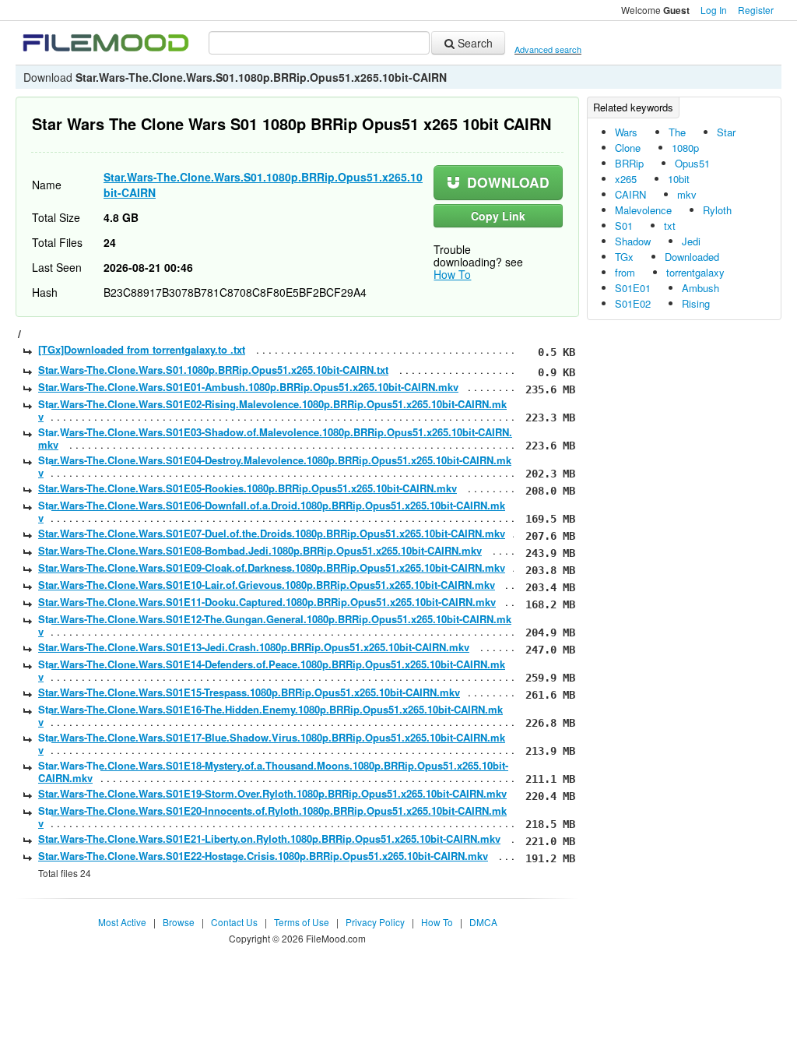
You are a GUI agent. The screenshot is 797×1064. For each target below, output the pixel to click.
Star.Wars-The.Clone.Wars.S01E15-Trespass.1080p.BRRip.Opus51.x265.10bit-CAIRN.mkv (249, 692)
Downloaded (692, 256)
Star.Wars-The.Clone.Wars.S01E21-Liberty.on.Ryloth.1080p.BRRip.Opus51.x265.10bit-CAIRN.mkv (269, 838)
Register (756, 9)
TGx (624, 256)
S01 (624, 225)
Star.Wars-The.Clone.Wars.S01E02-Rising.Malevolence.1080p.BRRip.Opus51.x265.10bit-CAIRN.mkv (272, 410)
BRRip (629, 163)
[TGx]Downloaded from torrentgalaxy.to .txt (141, 349)
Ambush (700, 287)
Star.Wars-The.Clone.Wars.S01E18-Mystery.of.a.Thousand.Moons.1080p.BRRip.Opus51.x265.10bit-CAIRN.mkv (273, 771)
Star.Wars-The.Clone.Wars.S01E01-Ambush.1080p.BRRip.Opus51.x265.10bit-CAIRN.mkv (248, 386)
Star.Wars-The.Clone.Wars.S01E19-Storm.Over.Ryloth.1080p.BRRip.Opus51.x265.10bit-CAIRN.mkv (272, 793)
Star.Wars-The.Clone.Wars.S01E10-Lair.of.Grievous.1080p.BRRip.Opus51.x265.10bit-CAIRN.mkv (266, 584)
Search (474, 43)
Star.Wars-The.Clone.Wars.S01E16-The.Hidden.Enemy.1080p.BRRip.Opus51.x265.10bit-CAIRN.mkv (270, 715)
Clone (628, 147)
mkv (687, 194)
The (677, 132)
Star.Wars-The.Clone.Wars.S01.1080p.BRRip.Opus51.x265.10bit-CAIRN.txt (213, 369)
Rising (696, 303)
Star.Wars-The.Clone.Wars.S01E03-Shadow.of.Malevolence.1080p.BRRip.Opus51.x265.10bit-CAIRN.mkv (275, 438)
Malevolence (643, 210)
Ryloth (717, 210)
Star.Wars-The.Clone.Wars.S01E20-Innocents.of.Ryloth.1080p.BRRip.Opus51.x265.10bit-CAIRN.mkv (272, 816)
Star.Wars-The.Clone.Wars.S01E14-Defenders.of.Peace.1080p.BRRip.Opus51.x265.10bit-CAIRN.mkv (271, 670)
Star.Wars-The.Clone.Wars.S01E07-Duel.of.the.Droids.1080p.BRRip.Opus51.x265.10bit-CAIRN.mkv (271, 533)
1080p (685, 147)
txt (670, 225)
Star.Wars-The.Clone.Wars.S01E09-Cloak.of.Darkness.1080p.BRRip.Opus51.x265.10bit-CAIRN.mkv (271, 567)
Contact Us (234, 921)
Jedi (691, 241)
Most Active (122, 921)
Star (726, 132)
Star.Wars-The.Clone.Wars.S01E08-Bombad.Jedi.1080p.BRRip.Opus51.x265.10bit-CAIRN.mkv (260, 550)
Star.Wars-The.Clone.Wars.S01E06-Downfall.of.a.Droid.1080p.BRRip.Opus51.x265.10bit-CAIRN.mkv (271, 511)
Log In (713, 9)
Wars (626, 132)
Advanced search (547, 49)
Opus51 (692, 163)
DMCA (483, 921)
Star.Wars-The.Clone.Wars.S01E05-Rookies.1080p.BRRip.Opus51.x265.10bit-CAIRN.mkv (247, 488)
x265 (626, 178)
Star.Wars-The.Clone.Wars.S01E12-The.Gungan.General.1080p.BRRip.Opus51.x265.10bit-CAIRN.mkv (274, 625)
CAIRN (630, 194)
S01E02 (633, 303)
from (625, 272)
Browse (179, 921)
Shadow (633, 241)
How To (452, 274)
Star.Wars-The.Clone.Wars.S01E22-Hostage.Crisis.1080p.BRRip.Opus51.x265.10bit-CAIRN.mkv (263, 855)
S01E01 (633, 287)
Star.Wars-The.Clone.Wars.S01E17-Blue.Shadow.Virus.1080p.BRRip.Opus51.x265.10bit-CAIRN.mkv (271, 743)
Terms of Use (301, 921)
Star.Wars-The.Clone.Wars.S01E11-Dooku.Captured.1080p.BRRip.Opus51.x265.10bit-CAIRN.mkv (267, 601)
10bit (679, 178)
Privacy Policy (375, 921)
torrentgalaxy (695, 272)
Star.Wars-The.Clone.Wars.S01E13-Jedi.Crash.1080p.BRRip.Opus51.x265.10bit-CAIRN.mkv (253, 646)
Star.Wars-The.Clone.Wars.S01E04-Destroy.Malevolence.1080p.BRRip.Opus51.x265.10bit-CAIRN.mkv (274, 466)
